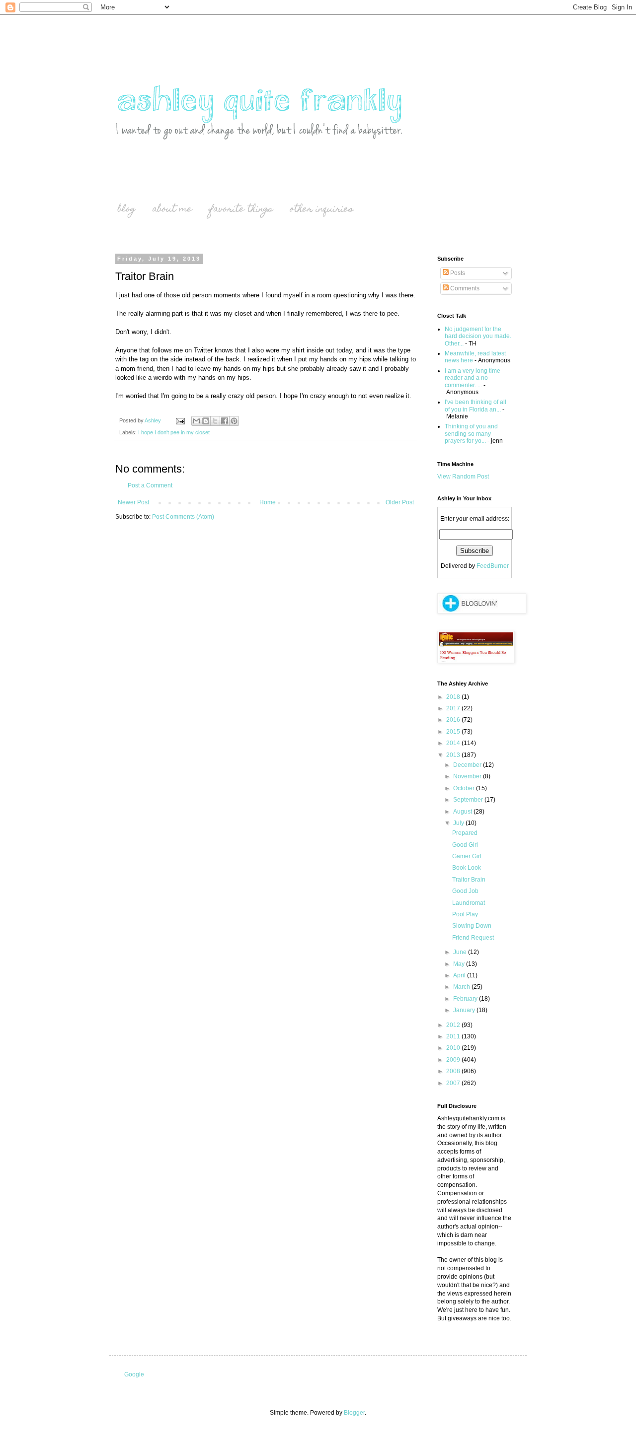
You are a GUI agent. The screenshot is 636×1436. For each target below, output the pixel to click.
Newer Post (133, 502)
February (466, 998)
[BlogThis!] (206, 421)
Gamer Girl (466, 856)
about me (172, 209)
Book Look (466, 867)
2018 (454, 696)
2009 (454, 1059)
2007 (454, 1083)
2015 (454, 731)
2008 (454, 1071)
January (465, 1010)
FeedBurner (493, 565)
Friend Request (473, 937)
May (459, 963)
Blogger (354, 1412)
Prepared (464, 832)
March (462, 986)
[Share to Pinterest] (234, 421)
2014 (454, 743)
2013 (454, 755)
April (460, 975)
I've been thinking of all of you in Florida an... (475, 405)
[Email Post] (179, 420)
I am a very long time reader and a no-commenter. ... (472, 378)
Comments (464, 288)
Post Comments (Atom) (183, 516)
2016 (454, 719)
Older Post (400, 502)
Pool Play (465, 914)
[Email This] (196, 421)
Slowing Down (471, 925)
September (468, 799)
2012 (454, 1025)
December (468, 764)
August (463, 811)
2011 (454, 1036)
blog (127, 209)
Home (267, 502)
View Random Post (463, 476)
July (459, 823)
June (460, 952)
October (464, 788)
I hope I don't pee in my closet (174, 432)
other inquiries (321, 209)
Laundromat (468, 902)
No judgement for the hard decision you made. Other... (478, 336)
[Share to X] (215, 421)
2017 (454, 708)
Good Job (465, 891)
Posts (457, 273)
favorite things (241, 209)
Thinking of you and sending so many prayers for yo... (471, 433)
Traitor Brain (468, 879)
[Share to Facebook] (225, 421)
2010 (454, 1047)
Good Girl (465, 844)
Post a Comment (150, 485)
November (468, 776)
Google (134, 1374)
